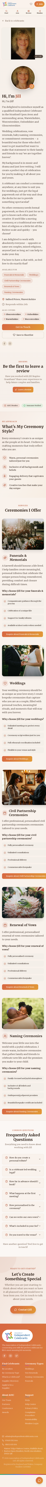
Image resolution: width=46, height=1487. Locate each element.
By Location (7, 1369)
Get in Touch (23, 327)
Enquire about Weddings (17, 759)
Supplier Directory (10, 1381)
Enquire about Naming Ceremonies (22, 1111)
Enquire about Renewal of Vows (20, 987)
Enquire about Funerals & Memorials (22, 634)
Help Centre (30, 1404)
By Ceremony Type (10, 1373)
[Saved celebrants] (31, 4)
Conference (7, 1408)
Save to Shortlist (24, 335)
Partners (6, 1404)
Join (41, 4)
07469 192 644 (11, 1440)
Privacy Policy (31, 1408)
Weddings (29, 1369)
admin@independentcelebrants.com (21, 1436)
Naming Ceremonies (34, 1377)
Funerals (29, 1381)
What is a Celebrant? (11, 1377)
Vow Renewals (31, 1373)
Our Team (6, 1400)
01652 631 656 (11, 1444)
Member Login (31, 1423)
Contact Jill (25, 1309)
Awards (5, 1412)
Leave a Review (24, 389)
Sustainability (31, 1419)
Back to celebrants (14, 20)
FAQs (27, 1400)
